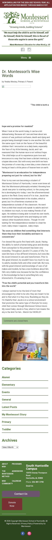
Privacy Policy (26, 524)
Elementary (8, 384)
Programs (17, 464)
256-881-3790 (38, 482)
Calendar (16, 481)
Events (6, 392)
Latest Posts (9, 407)
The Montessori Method (7, 473)
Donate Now (12, 504)
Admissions (17, 471)
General (6, 399)
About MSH (5, 465)
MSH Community (7, 482)
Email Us (29, 486)
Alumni (6, 377)
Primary (6, 421)
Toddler (6, 429)
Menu (24, 57)
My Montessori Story (14, 414)
